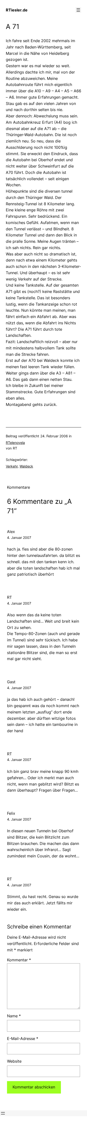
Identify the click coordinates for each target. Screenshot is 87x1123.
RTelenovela (15, 442)
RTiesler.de (17, 10)
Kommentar (19, 959)
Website (14, 1061)
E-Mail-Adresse (22, 1038)
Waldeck (26, 466)
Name (14, 1015)
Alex (11, 531)
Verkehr (12, 466)
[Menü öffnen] (78, 10)
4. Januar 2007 (19, 537)
